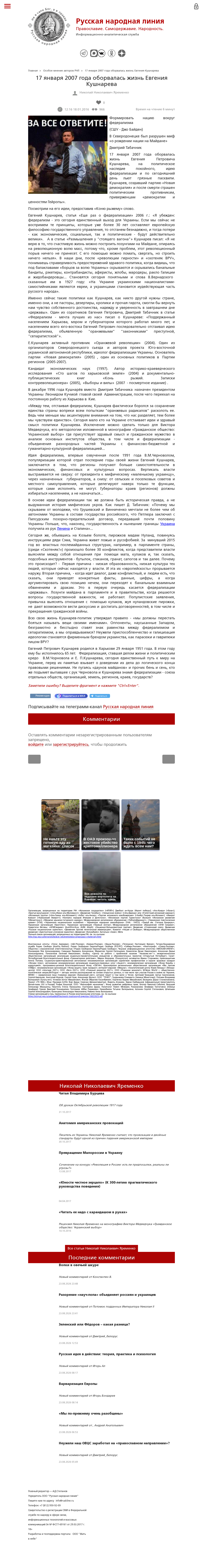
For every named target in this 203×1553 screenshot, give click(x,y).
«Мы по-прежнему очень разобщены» (91, 1413)
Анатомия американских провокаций (91, 1123)
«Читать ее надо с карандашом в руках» (93, 1212)
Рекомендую (42, 695)
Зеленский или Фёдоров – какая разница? (94, 1324)
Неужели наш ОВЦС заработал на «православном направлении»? (114, 1443)
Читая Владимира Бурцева (81, 1093)
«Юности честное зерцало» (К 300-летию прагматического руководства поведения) (108, 1184)
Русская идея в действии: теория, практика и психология (107, 1354)
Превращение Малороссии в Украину (91, 1153)
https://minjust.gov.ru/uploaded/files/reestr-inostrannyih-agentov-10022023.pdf (65, 996)
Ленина (63, 529)
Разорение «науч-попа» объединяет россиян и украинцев (107, 1295)
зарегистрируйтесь (70, 744)
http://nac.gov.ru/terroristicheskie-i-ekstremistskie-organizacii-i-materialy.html (64, 937)
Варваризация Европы (78, 1384)
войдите (36, 744)
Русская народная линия (128, 706)
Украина (167, 524)
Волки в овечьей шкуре (79, 1265)
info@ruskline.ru (65, 1500)
